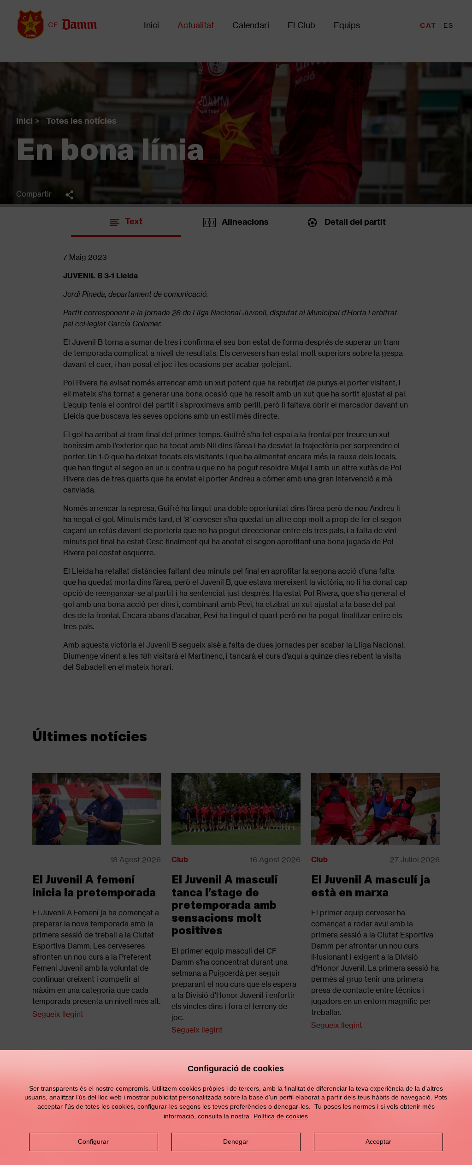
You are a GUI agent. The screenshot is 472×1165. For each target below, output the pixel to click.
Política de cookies (281, 1116)
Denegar (235, 1141)
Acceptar (378, 1141)
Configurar (93, 1141)
